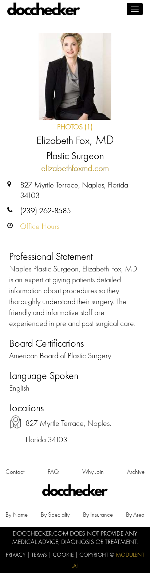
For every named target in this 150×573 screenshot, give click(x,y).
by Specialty (55, 514)
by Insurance (98, 514)
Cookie (64, 554)
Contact (14, 472)
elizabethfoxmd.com (75, 168)
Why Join (93, 472)
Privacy (16, 554)
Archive (136, 472)
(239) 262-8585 (45, 210)
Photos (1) (75, 127)
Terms (39, 554)
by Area (135, 514)
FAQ (53, 472)
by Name (16, 514)
